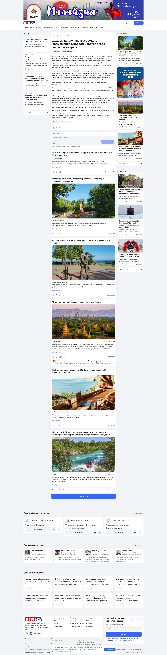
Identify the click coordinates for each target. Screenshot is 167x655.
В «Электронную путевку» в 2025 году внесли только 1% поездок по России (130, 149)
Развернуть (56, 167)
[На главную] (29, 22)
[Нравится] (25, 50)
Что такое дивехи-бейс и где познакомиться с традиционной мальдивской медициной (128, 599)
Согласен (110, 649)
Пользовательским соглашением (61, 651)
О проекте (89, 618)
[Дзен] (26, 633)
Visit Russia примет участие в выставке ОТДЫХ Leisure (36, 40)
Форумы (56, 51)
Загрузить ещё (83, 496)
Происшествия (48, 27)
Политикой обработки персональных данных (81, 649)
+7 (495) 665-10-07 (56, 641)
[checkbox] (106, 639)
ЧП (55, 474)
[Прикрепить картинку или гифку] (54, 143)
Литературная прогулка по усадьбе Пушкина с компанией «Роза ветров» (129, 192)
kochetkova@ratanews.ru (32, 641)
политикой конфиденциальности (122, 640)
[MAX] (31, 633)
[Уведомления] (131, 23)
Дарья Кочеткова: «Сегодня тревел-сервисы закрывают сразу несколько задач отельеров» (36, 599)
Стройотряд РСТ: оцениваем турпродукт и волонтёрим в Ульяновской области (130, 54)
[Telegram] (35, 633)
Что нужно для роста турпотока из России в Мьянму (128, 117)
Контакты (89, 621)
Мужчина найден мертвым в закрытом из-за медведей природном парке (36, 98)
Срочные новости (69, 51)
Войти (139, 23)
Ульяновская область (59, 220)
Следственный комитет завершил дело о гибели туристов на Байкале (34, 59)
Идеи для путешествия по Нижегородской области (129, 255)
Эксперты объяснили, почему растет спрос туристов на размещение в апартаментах (128, 581)
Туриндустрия (64, 27)
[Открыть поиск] (127, 23)
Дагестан (111, 474)
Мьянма (112, 341)
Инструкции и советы (97, 27)
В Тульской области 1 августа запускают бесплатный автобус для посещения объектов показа (68, 583)
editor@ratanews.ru (30, 646)
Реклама (89, 623)
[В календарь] (54, 529)
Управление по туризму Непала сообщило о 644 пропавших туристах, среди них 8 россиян (36, 79)
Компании (89, 626)
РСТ (56, 27)
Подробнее (38, 529)
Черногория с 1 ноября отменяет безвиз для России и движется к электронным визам (98, 599)
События (85, 27)
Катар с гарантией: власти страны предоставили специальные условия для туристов (97, 583)
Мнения (38, 27)
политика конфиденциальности (34, 652)
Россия (112, 51)
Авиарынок (57, 341)
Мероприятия (58, 159)
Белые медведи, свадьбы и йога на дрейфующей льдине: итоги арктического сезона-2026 (130, 224)
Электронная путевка (61, 412)
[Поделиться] (62, 128)
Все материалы (28, 27)
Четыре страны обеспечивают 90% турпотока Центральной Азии (37, 581)
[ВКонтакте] (39, 633)
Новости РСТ (122, 33)
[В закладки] (28, 50)
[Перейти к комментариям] (31, 50)
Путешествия (75, 27)
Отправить (123, 634)
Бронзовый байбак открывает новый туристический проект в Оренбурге (68, 598)
